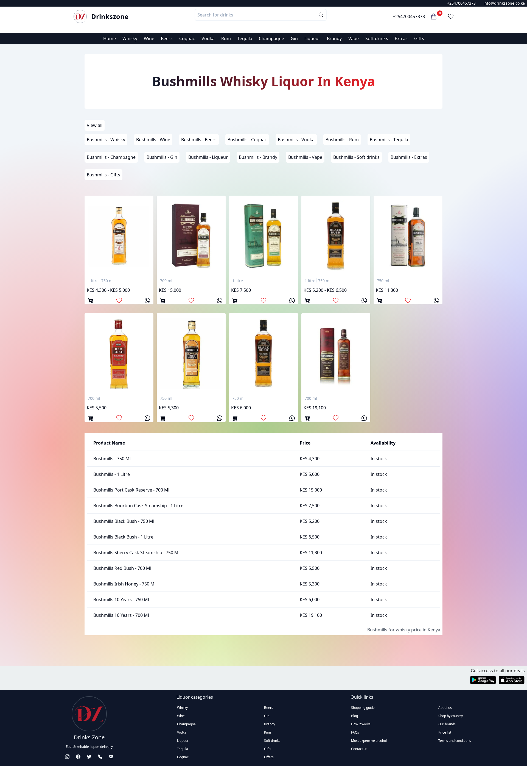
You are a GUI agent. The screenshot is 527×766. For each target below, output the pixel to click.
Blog (354, 716)
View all (94, 125)
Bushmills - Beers (199, 140)
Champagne (271, 38)
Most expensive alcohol (369, 740)
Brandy (334, 38)
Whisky (129, 38)
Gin (294, 38)
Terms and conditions (454, 740)
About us (445, 707)
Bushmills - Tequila (389, 140)
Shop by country (450, 716)
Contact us (359, 748)
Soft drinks (376, 38)
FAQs (355, 732)
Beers (167, 38)
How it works (361, 724)
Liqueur (312, 38)
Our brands (447, 724)
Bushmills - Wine (153, 140)
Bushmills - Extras (409, 157)
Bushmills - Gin (162, 157)
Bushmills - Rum (342, 140)
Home (109, 38)
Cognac (187, 38)
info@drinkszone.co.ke (504, 3)
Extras (401, 38)
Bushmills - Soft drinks (356, 157)
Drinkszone (109, 16)
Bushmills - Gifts (103, 175)
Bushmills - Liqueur (208, 157)
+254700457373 (461, 3)
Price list (444, 732)
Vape (353, 38)
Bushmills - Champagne (111, 157)
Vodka (208, 38)
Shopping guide (363, 707)
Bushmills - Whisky (106, 140)
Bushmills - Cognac (247, 140)
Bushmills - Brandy (258, 157)
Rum (226, 38)
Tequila (244, 38)
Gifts (419, 38)
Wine (149, 38)
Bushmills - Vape (305, 157)
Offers (269, 757)
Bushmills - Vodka (296, 140)
